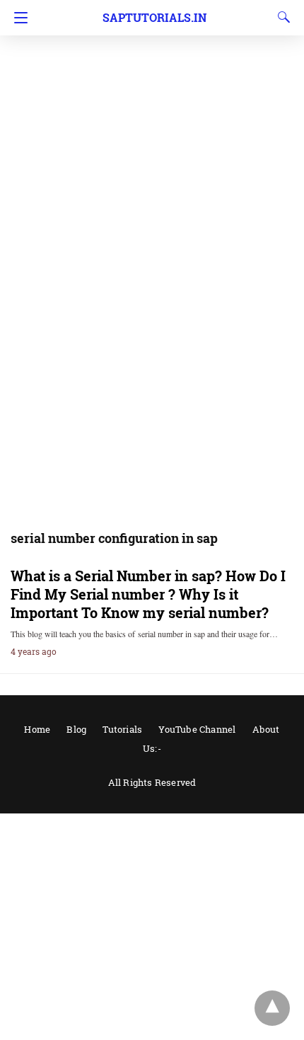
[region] (152, 113)
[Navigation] (17, 17)
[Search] (280, 17)
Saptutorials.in (154, 17)
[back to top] (272, 1008)
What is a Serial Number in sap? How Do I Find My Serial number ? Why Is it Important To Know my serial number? (148, 594)
